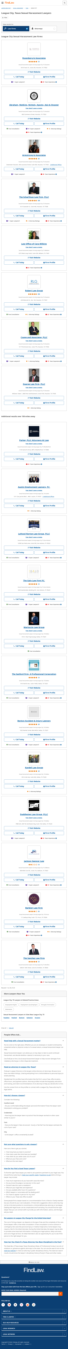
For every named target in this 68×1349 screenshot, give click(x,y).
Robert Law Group (34, 290)
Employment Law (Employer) (29, 1005)
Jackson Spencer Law (34, 861)
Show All (3, 1028)
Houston (37, 1018)
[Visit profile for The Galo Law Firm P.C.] (34, 571)
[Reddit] (27, 1304)
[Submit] (61, 1294)
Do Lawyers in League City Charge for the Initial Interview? (27, 1218)
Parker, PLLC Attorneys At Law (34, 440)
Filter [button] (5, 17)
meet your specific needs (30, 1175)
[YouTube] (9, 1304)
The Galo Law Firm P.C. (34, 580)
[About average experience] (56, 82)
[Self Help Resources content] (64, 1323)
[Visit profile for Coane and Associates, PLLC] (34, 328)
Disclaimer (18, 1344)
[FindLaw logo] (10, 2)
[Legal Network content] (64, 1334)
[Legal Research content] (64, 1328)
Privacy (10, 1344)
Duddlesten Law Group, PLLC (34, 814)
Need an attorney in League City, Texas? (20, 1067)
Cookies (27, 1344)
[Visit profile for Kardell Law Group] (34, 758)
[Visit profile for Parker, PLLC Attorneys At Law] (34, 431)
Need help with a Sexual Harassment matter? (22, 1041)
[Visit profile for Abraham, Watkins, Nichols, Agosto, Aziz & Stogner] (34, 96)
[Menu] (2, 3)
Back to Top (34, 1262)
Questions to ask (45, 1175)
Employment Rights (11, 1005)
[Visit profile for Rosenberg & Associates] (34, 49)
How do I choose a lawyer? (14, 1095)
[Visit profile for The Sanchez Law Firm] (34, 949)
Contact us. (12, 1283)
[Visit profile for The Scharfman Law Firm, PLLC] (34, 188)
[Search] (65, 3)
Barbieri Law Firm (34, 907)
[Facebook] (3, 1304)
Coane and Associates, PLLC (34, 337)
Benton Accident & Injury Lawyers (34, 720)
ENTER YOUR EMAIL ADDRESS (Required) (13, 1290)
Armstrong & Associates (34, 155)
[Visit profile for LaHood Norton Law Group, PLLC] (34, 524)
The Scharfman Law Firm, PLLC (34, 197)
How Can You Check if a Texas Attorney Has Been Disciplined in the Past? (33, 1242)
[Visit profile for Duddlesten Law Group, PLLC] (34, 805)
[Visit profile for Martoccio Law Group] (34, 618)
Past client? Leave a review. (34, 108)
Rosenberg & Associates (34, 58)
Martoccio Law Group (34, 627)
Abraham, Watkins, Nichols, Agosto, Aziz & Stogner (34, 104)
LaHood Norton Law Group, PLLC (34, 533)
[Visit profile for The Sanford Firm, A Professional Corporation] (34, 665)
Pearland (14, 1018)
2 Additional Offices (56, 165)
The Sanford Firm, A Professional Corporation (34, 674)
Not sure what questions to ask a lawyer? (20, 1144)
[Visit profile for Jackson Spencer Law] (34, 852)
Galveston (30, 1018)
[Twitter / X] (15, 1304)
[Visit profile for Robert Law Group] (34, 281)
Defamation (8, 1009)
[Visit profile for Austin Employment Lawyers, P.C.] (34, 478)
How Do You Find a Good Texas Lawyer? (19, 1168)
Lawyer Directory (6, 8)
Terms (3, 1344)
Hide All (11, 1028)
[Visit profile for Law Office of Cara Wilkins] (34, 235)
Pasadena (6, 1018)
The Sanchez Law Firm (34, 958)
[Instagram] (21, 1304)
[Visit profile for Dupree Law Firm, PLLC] (34, 375)
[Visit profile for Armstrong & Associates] (34, 146)
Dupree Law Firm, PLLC (34, 384)
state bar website (10, 1251)
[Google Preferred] (33, 1304)
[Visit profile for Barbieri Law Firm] (34, 899)
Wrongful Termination (47, 1005)
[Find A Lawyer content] (64, 1317)
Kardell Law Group (34, 767)
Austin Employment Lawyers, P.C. (34, 487)
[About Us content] (64, 1311)
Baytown (21, 1018)
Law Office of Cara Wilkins (34, 243)
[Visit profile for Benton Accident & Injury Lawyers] (34, 712)
